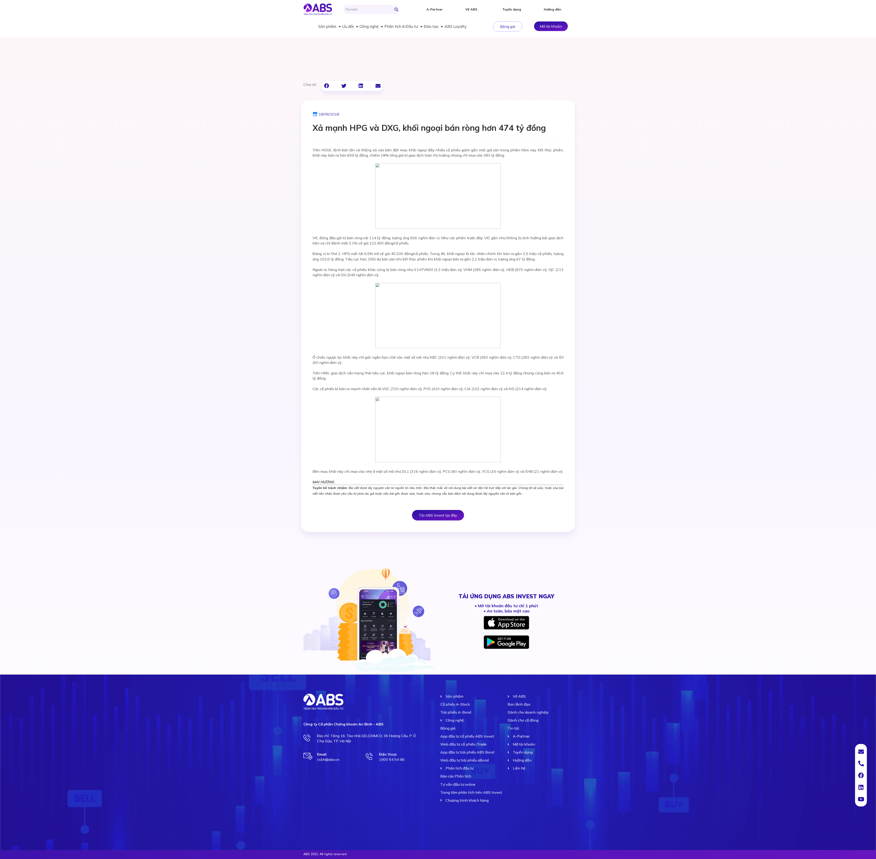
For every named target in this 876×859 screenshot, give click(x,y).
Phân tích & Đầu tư (401, 26)
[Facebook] (861, 775)
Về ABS (471, 9)
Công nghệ (369, 26)
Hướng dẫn (552, 9)
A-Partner (434, 9)
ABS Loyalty (455, 26)
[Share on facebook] (326, 86)
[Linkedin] (861, 787)
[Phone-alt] (861, 763)
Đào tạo (431, 26)
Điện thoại (388, 754)
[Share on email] (378, 86)
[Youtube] (861, 799)
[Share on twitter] (344, 86)
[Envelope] (861, 751)
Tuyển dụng (511, 9)
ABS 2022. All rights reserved (325, 854)
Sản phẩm (327, 26)
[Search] (396, 9)
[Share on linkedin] (361, 86)
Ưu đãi (348, 26)
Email (321, 754)
